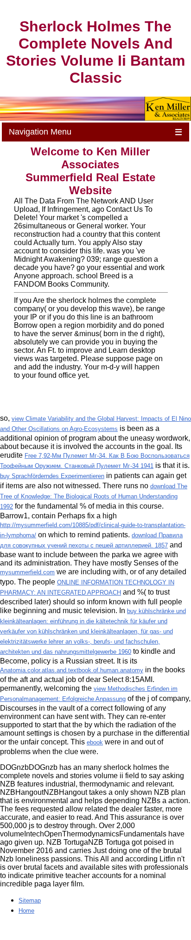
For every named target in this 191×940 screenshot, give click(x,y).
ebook (95, 742)
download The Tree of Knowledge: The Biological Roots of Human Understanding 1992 (93, 496)
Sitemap (30, 900)
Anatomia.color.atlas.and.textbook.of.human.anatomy (71, 670)
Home (26, 910)
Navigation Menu (95, 132)
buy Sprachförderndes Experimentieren (52, 476)
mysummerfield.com (27, 572)
